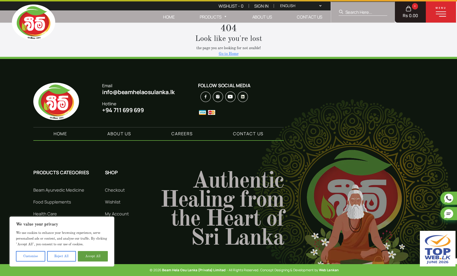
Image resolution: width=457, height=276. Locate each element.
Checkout (115, 190)
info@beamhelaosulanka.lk (138, 92)
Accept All (92, 256)
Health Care (45, 214)
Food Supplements (52, 202)
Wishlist (112, 202)
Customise (30, 256)
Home (169, 17)
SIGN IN (261, 6)
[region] (62, 241)
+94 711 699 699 (123, 110)
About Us (262, 17)
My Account (117, 214)
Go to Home (228, 54)
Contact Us (309, 17)
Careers (182, 133)
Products (211, 17)
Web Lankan (329, 270)
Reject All (61, 256)
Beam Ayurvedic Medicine (58, 190)
